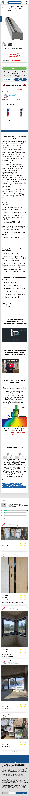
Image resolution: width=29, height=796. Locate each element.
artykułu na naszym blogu (18, 433)
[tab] (14, 127)
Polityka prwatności (14, 790)
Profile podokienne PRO (7, 483)
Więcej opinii (14, 751)
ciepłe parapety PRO (17, 483)
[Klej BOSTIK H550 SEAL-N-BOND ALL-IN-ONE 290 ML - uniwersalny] (21, 112)
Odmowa (5, 793)
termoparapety (13, 485)
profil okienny (5, 487)
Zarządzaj (12, 793)
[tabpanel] (14, 312)
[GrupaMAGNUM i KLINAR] (9, 95)
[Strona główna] (2, 2)
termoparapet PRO (22, 487)
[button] (8, 2)
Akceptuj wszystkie (21, 793)
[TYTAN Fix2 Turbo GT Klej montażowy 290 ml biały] (8, 112)
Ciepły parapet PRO (13, 487)
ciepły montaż (5, 485)
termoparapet (19, 485)
